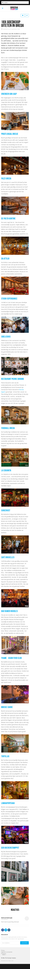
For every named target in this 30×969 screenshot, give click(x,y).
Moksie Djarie (7, 707)
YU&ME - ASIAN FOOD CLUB (11, 658)
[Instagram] (9, 930)
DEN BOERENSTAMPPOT (10, 847)
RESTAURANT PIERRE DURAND (12, 378)
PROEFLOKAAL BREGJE (9, 133)
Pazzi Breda (6, 178)
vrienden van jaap (9, 93)
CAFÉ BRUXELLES (7, 557)
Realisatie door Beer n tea (7, 960)
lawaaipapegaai (8, 803)
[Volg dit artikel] (23, 15)
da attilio (5, 258)
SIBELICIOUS (6, 336)
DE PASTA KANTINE (8, 218)
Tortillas (5, 756)
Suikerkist (5, 510)
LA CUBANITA (6, 470)
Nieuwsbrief (4, 934)
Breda (3, 954)
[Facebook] (2, 930)
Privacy (3, 950)
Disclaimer (3, 953)
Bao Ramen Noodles (9, 611)
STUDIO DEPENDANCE (9, 298)
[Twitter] (5, 930)
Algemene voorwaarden (6, 952)
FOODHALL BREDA (8, 428)
